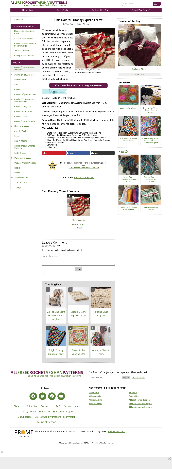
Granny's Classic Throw (100, 352)
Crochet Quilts (20, 116)
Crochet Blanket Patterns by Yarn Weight (25, 44)
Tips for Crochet (21, 182)
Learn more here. (116, 431)
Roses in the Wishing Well (78, 352)
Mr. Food (133, 392)
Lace (16, 136)
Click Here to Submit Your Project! (84, 168)
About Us (19, 406)
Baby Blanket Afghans (24, 75)
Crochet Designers (22, 106)
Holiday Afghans (21, 126)
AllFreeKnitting (95, 400)
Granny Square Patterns (24, 55)
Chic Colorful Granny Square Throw (78, 224)
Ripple (17, 168)
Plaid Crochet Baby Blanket (150, 209)
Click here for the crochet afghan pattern (78, 85)
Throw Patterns (21, 177)
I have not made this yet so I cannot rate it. (63, 250)
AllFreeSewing (95, 403)
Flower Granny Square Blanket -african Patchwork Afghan (151, 141)
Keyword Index (71, 406)
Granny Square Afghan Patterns (24, 68)
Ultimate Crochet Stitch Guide (24, 32)
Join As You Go (21, 131)
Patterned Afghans (22, 158)
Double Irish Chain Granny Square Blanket (150, 110)
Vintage (17, 187)
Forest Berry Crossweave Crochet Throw (128, 179)
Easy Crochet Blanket (23, 38)
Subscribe (18, 19)
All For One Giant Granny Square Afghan (56, 315)
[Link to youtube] (61, 396)
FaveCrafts (94, 392)
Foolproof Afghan (139, 69)
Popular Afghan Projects (25, 163)
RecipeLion (134, 396)
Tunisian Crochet (21, 51)
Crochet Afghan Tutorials (25, 94)
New (121, 151)
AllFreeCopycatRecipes (139, 400)
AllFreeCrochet (95, 396)
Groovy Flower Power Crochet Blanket (128, 140)
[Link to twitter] (42, 396)
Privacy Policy (28, 411)
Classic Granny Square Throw (78, 313)
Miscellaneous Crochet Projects (24, 147)
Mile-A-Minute (20, 141)
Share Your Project (63, 411)
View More (139, 74)
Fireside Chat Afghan (101, 313)
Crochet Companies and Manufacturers (24, 100)
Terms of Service (46, 422)
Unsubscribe (25, 416)
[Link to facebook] (33, 396)
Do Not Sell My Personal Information (55, 416)
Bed (16, 84)
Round (17, 173)
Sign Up (126, 378)
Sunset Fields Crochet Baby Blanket (128, 209)
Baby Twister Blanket (84, 177)
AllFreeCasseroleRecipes (140, 403)
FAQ (58, 406)
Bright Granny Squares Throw (56, 352)
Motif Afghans (20, 153)
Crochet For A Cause (23, 111)
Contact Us (47, 406)
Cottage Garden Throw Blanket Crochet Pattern (150, 179)
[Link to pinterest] (52, 396)
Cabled (17, 89)
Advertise (32, 406)
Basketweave (20, 80)
